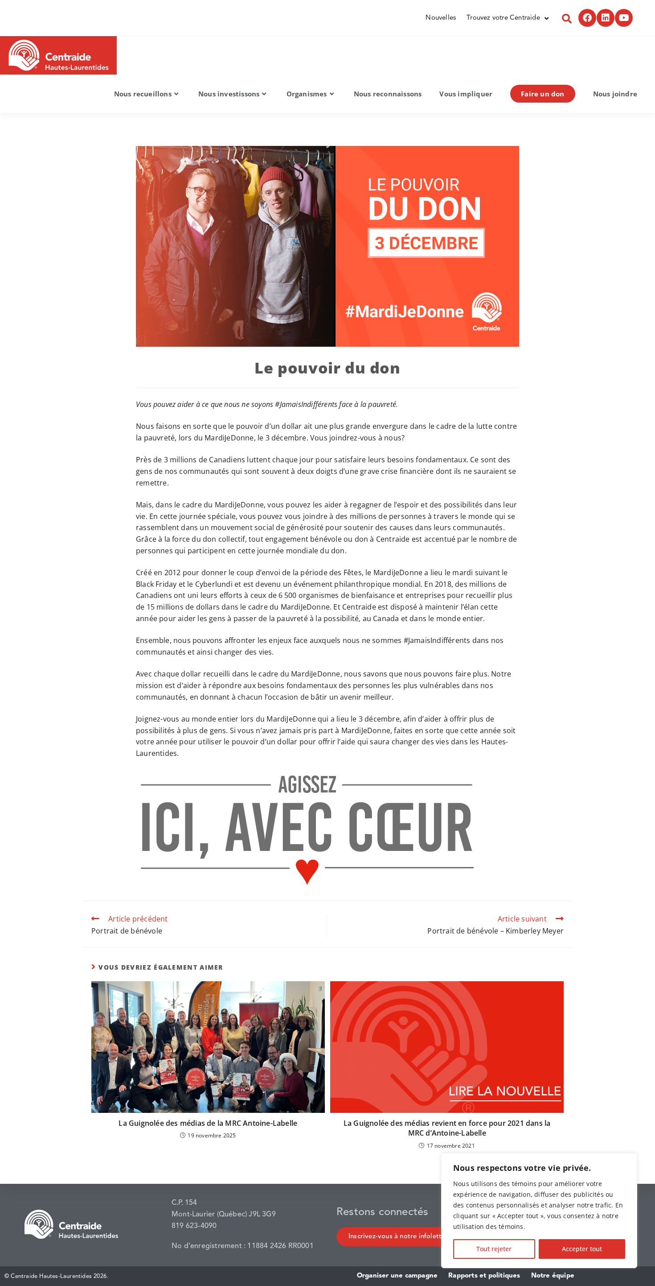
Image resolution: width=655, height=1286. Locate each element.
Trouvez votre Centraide (503, 18)
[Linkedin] (605, 18)
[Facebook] (587, 18)
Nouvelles (441, 18)
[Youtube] (624, 18)
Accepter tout (582, 1249)
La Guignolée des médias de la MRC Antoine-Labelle (208, 1123)
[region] (539, 1210)
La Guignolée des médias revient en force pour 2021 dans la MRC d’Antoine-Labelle (447, 1128)
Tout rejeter (494, 1249)
